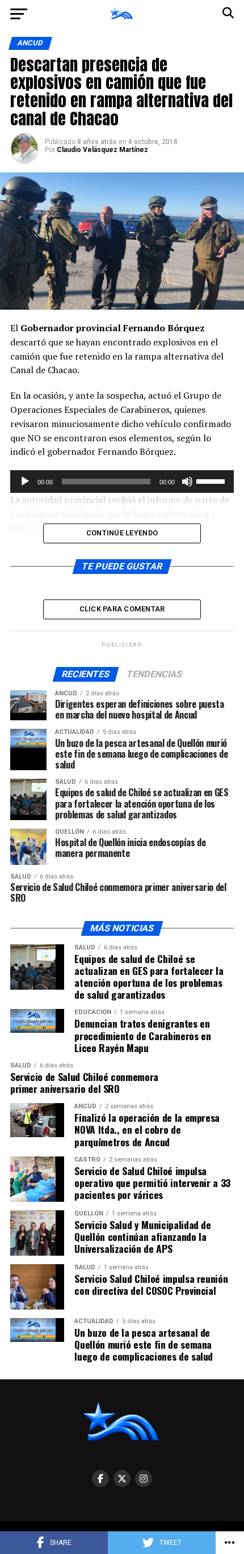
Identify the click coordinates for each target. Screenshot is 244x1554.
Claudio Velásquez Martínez (102, 150)
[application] (122, 481)
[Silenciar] (187, 481)
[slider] (212, 480)
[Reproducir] (25, 481)
